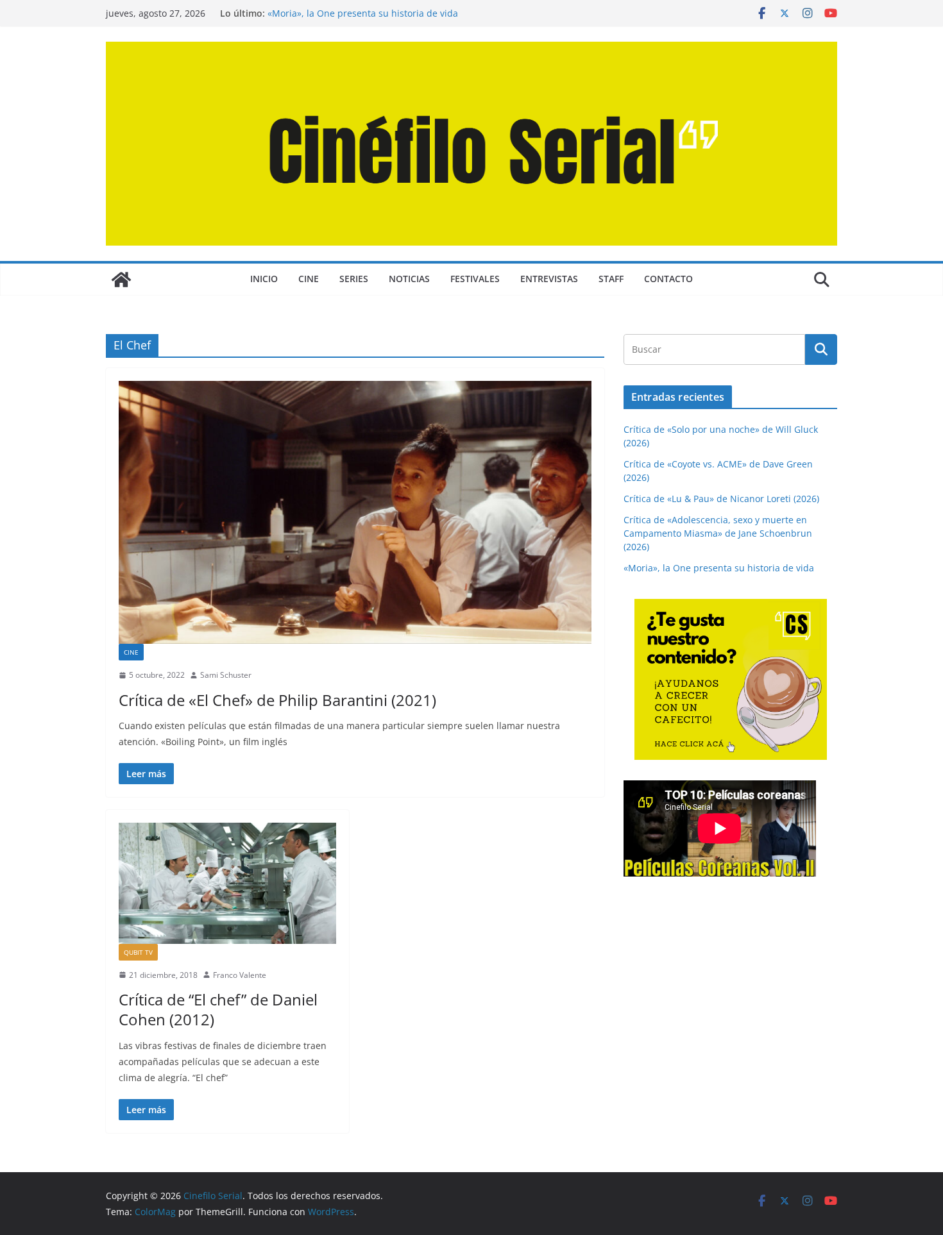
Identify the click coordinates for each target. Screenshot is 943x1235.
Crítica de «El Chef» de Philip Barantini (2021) (277, 699)
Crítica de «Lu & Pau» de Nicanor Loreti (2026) (721, 498)
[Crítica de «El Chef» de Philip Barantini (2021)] (355, 512)
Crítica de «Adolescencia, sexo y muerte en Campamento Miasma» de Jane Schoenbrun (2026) (389, 13)
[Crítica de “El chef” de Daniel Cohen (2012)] (227, 883)
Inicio (264, 279)
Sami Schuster (225, 674)
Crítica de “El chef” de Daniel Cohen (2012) (218, 1009)
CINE (308, 279)
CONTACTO (668, 279)
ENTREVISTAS (549, 279)
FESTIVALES (475, 279)
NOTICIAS (409, 279)
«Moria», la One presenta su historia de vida (719, 568)
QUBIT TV (138, 952)
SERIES (353, 279)
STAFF (611, 279)
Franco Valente (239, 975)
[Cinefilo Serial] (121, 279)
